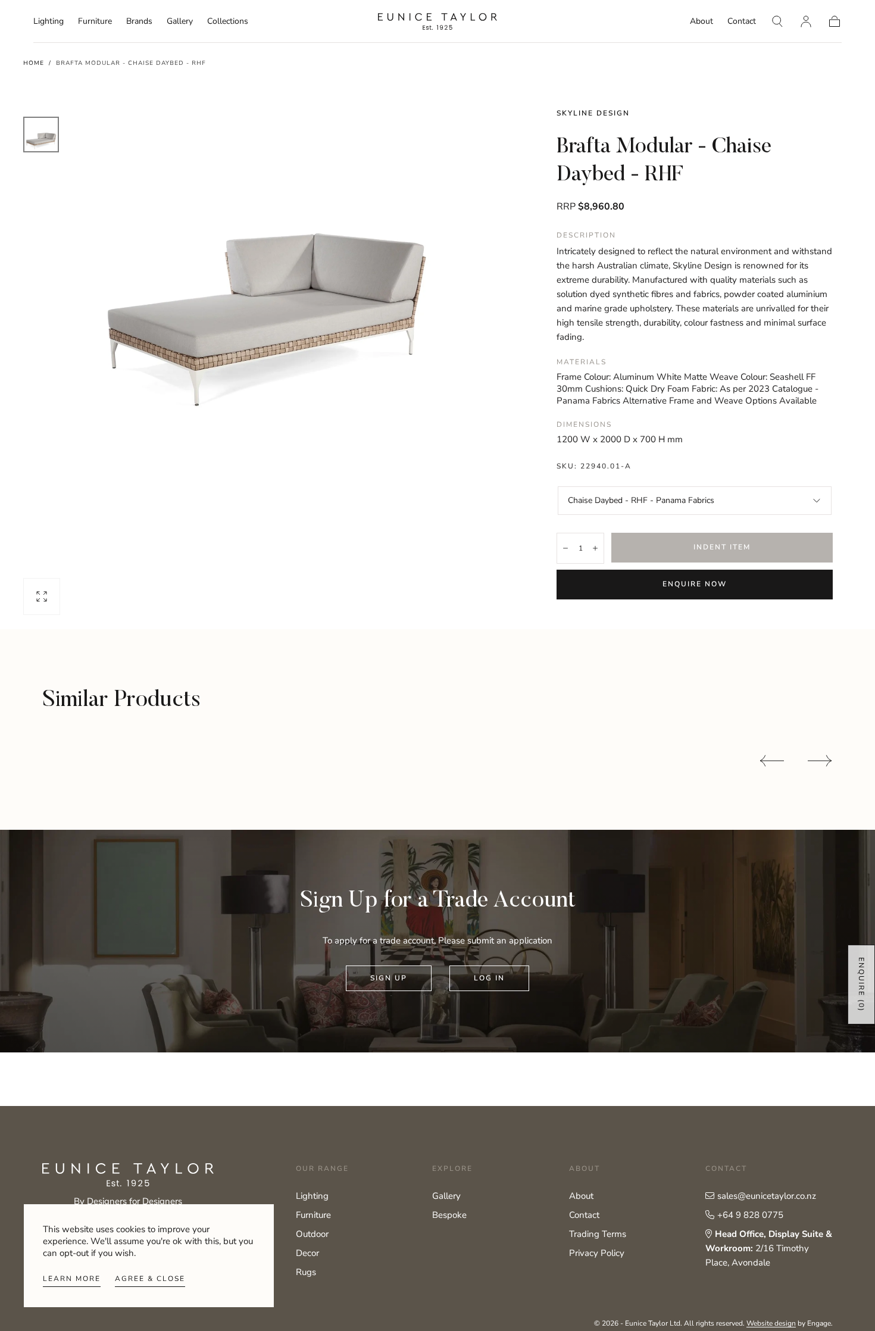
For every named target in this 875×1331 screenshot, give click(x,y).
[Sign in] (806, 21)
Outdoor (312, 1234)
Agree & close (150, 1278)
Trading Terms (597, 1234)
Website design (771, 1323)
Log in (489, 978)
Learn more (72, 1278)
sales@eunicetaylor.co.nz (766, 1196)
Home (33, 63)
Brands (139, 22)
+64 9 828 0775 (750, 1215)
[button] (777, 21)
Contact (741, 22)
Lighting (48, 22)
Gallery (180, 22)
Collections (227, 22)
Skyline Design (593, 113)
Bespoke (449, 1215)
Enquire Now (694, 584)
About (701, 22)
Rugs (306, 1272)
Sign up (388, 978)
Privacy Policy (596, 1253)
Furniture (95, 22)
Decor (307, 1253)
